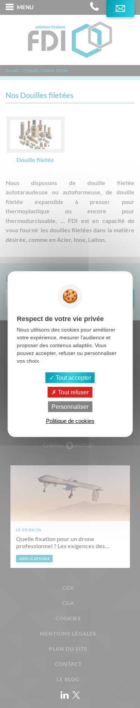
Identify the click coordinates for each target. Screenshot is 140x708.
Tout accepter (72, 377)
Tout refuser (72, 392)
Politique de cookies (70, 421)
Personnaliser (70, 407)
